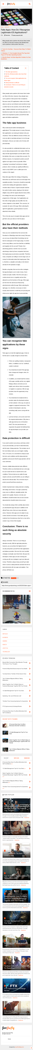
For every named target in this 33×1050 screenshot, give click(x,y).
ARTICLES (7, 27)
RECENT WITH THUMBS (10, 719)
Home (2, 27)
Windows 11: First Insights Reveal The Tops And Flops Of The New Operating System (15, 54)
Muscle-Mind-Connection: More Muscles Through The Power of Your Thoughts (15, 808)
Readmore (26, 817)
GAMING (5, 641)
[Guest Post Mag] (11, 4)
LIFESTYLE (5, 648)
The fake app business (11, 72)
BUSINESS (5, 637)
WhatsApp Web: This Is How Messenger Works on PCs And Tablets (16, 604)
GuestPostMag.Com (19, 1047)
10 (5, 1008)
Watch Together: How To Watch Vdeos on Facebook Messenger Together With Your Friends (19, 741)
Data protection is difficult (12, 82)
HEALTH (5, 644)
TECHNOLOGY (6, 651)
